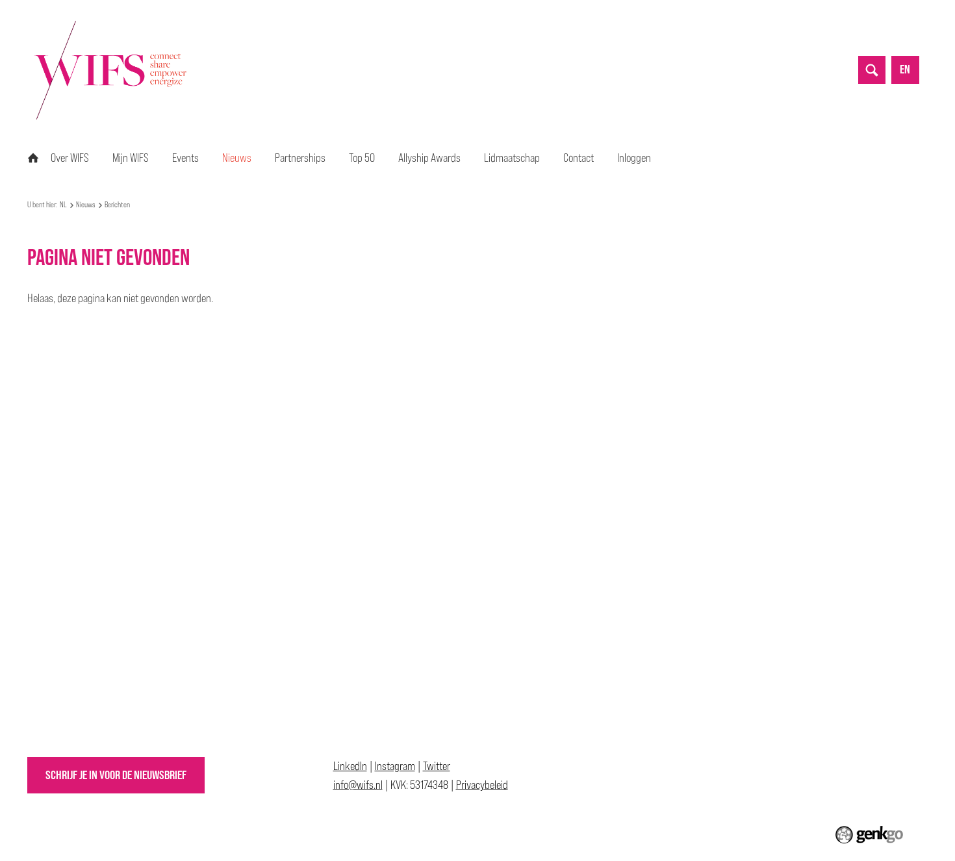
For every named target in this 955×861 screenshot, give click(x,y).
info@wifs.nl (358, 784)
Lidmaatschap (512, 157)
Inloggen (634, 157)
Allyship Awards (429, 157)
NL (33, 158)
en (905, 69)
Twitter (436, 766)
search (871, 69)
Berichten (117, 204)
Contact (578, 157)
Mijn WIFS (130, 157)
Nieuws (236, 157)
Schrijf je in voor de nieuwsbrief (115, 775)
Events (185, 157)
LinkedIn (350, 766)
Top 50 (362, 157)
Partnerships (300, 157)
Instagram (395, 766)
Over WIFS (70, 157)
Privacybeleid (482, 784)
